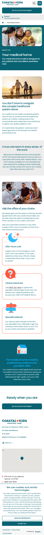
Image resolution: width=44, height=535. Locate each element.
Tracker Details (7, 533)
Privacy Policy (16, 530)
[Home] (3, 22)
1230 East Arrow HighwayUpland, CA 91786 (14, 477)
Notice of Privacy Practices (15, 427)
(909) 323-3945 (15, 287)
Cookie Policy (7, 530)
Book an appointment (22, 10)
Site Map (6, 434)
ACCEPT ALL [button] (22, 524)
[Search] (34, 3)
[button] (22, 458)
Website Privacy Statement (14, 437)
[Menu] (39, 3)
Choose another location (12, 18)
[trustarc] (38, 531)
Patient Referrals (10, 430)
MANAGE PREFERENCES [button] (22, 518)
